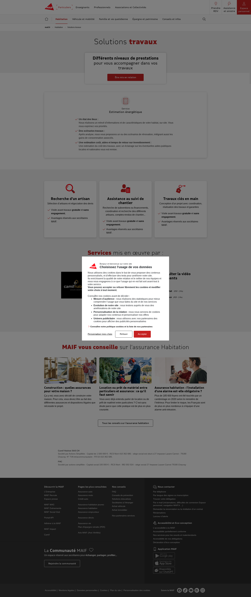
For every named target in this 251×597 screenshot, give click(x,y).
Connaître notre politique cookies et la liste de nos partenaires (121, 326)
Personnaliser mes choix (100, 334)
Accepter (142, 334)
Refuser (124, 334)
